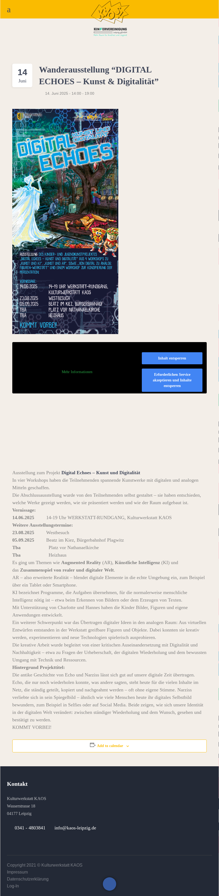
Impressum (17, 872)
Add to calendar (110, 746)
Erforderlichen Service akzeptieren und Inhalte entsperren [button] (172, 380)
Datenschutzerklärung (28, 879)
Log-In (13, 886)
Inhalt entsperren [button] (172, 358)
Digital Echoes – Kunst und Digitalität (100, 472)
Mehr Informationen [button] (77, 372)
